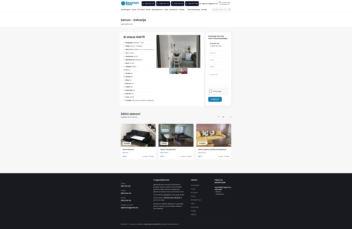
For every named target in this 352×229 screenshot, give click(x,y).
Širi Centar (194, 192)
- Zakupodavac (219, 194)
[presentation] (219, 117)
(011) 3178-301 (125, 186)
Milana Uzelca (133, 49)
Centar (193, 189)
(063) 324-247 (126, 193)
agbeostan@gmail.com (129, 208)
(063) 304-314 (216, 46)
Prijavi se (193, 214)
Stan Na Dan (195, 207)
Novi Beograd (195, 185)
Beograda (167, 195)
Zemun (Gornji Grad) (168, 149)
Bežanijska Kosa (196, 200)
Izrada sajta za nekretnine (152, 224)
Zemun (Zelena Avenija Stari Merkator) (212, 149)
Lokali (192, 203)
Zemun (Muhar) (128, 149)
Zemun (193, 196)
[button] (198, 36)
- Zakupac (218, 191)
